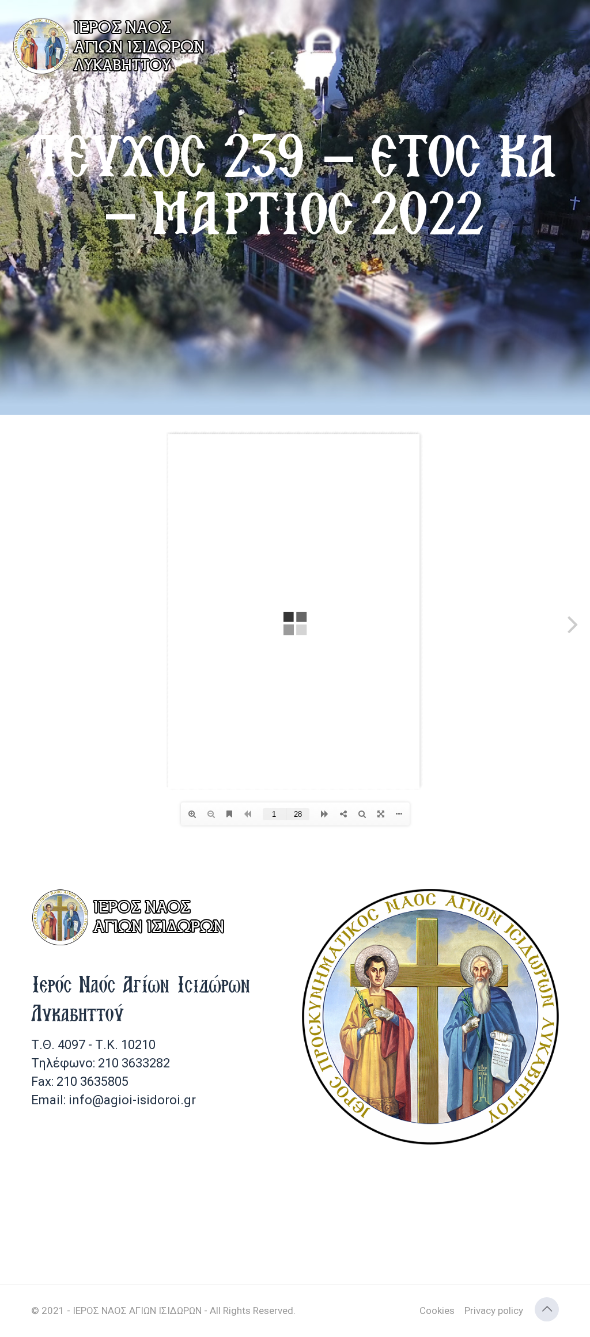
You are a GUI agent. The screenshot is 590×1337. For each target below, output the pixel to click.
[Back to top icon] (547, 1309)
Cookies (437, 1310)
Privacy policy (493, 1310)
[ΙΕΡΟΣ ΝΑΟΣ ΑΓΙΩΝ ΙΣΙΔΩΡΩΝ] (112, 46)
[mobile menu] (571, 34)
